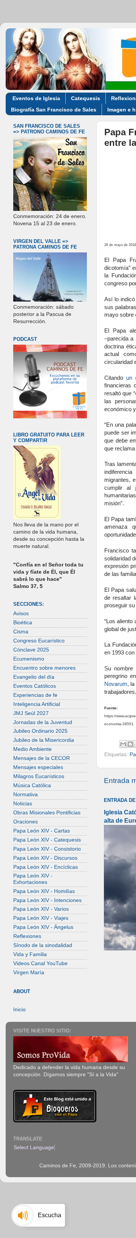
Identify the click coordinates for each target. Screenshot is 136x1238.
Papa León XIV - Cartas (41, 831)
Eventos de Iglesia (36, 98)
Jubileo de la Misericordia (43, 740)
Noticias (22, 803)
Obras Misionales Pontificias (46, 813)
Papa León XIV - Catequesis (47, 840)
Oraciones (25, 822)
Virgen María (28, 972)
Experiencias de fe (35, 695)
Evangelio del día (33, 677)
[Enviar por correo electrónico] (123, 744)
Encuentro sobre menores (44, 668)
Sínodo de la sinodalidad (42, 945)
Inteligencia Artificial (36, 704)
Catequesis (85, 98)
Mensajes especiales (38, 767)
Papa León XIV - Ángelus (43, 927)
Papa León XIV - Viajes (40, 918)
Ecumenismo (28, 659)
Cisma (20, 631)
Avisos (21, 613)
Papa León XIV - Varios (41, 909)
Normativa (25, 794)
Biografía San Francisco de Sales (53, 110)
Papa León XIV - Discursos (45, 858)
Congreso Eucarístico (39, 641)
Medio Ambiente (32, 749)
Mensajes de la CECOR (41, 758)
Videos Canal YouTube (40, 963)
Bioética (22, 622)
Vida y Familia (30, 954)
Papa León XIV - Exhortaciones (33, 879)
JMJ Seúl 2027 (31, 713)
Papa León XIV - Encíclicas (45, 867)
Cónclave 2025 (31, 650)
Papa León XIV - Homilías (44, 891)
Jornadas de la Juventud (42, 722)
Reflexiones (27, 936)
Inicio (19, 1009)
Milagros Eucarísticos (38, 776)
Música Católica (32, 785)
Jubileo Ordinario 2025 (40, 731)
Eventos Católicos (34, 686)
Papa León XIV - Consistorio (47, 849)
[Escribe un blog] (130, 744)
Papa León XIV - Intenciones (47, 900)
